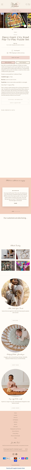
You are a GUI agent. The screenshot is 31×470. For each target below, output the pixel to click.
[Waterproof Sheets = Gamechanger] (15, 338)
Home (15, 32)
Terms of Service (15, 431)
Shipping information (15, 99)
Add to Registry (22, 62)
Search (15, 424)
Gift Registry (15, 419)
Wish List (15, 417)
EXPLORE (15, 320)
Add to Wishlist (8, 62)
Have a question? (15, 102)
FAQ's (15, 438)
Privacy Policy (15, 433)
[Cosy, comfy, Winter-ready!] (15, 383)
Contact (15, 415)
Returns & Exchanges (15, 435)
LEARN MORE (16, 408)
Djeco (15, 34)
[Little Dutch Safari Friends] (15, 292)
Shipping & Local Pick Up (15, 428)
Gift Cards (15, 426)
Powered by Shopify (15, 465)
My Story (15, 422)
